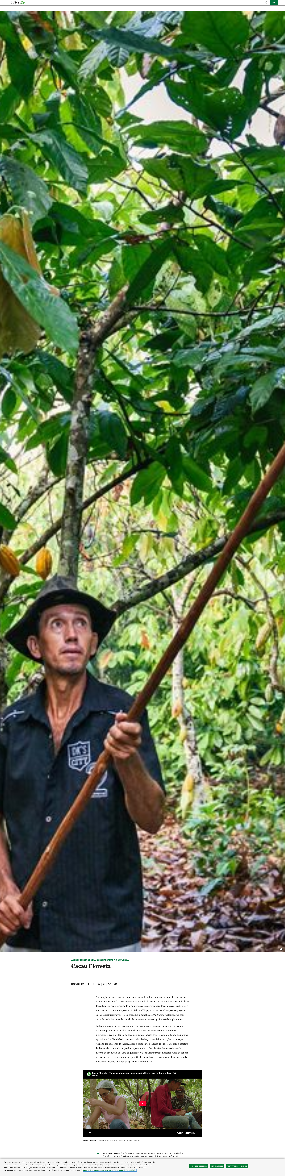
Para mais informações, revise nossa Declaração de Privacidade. (109, 1170)
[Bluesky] (109, 984)
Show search (266, 2)
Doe (274, 2)
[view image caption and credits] (281, 948)
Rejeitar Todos (217, 1166)
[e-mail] (115, 984)
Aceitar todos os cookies (237, 1166)
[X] (93, 984)
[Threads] (104, 984)
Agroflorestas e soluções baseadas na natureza (100, 960)
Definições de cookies (198, 1166)
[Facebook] (88, 984)
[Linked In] (99, 984)
